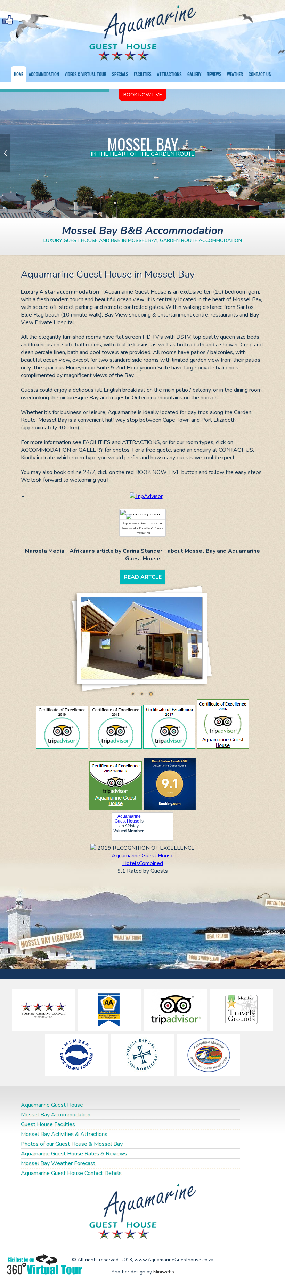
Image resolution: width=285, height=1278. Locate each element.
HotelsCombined (142, 863)
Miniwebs (163, 1272)
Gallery (194, 74)
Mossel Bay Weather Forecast (58, 1163)
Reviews (214, 74)
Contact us (260, 74)
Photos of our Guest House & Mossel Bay (72, 1144)
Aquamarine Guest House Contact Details (71, 1173)
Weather (235, 74)
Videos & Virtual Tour (85, 74)
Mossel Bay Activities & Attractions (64, 1134)
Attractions (169, 74)
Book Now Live (142, 95)
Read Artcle (143, 577)
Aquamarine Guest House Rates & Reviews (74, 1154)
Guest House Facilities (48, 1124)
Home (18, 74)
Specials (120, 74)
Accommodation (44, 74)
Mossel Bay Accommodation (55, 1115)
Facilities (143, 74)
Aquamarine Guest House (128, 819)
